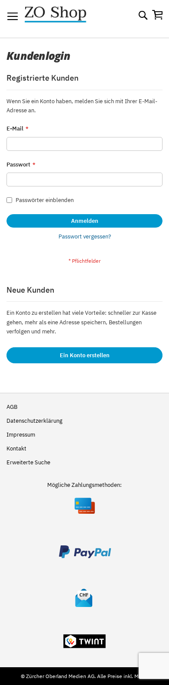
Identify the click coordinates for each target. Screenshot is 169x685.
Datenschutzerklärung (34, 420)
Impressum (20, 434)
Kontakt (16, 448)
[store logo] (64, 19)
